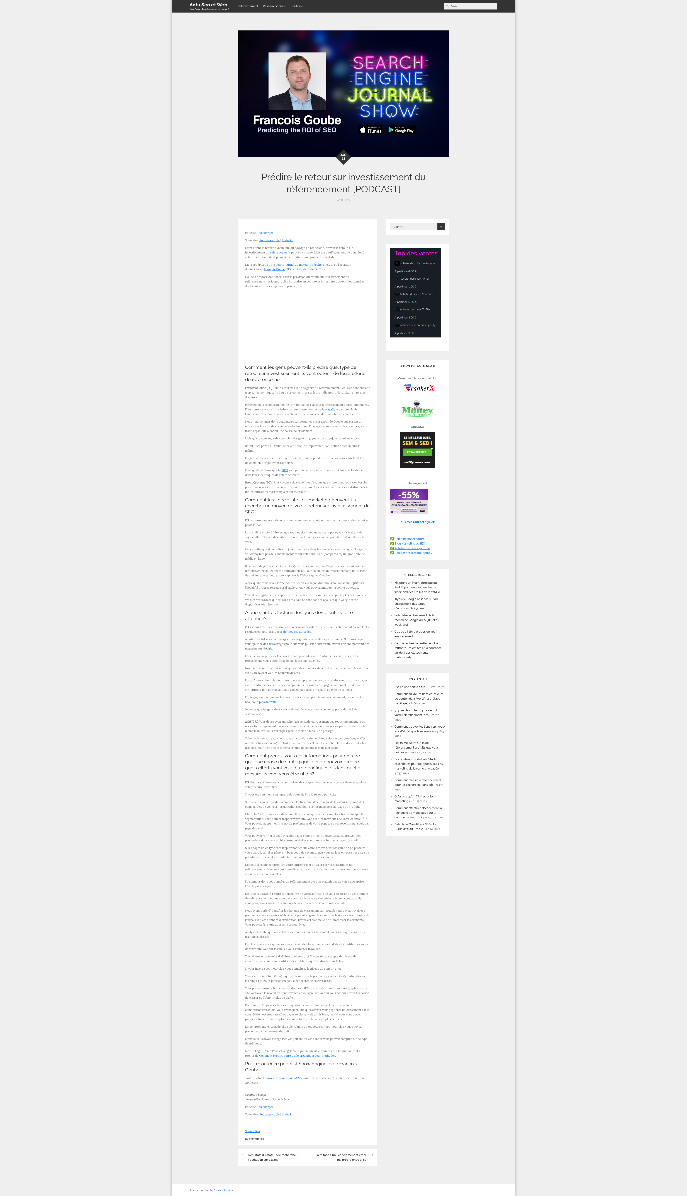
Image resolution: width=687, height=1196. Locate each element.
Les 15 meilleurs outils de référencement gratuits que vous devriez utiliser (416, 747)
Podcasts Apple (269, 240)
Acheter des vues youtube (412, 548)
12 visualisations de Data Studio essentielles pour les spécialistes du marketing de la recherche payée (418, 764)
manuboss (257, 1138)
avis (271, 644)
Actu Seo (343, 200)
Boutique (297, 6)
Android (287, 240)
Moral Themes (223, 1190)
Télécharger (265, 232)
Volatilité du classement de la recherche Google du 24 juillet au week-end (416, 620)
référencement (280, 252)
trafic (331, 409)
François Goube (274, 269)
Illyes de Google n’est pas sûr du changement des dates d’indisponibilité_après (416, 603)
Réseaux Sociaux (274, 6)
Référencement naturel (409, 539)
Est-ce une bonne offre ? (410, 687)
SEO (285, 470)
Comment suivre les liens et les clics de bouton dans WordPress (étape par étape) (419, 698)
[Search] (447, 6)
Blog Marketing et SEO (409, 543)
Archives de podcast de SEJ (280, 1078)
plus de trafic (268, 702)
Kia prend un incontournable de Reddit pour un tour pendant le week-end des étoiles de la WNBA (417, 587)
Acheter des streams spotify (413, 553)
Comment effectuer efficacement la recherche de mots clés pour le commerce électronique (418, 812)
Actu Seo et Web (208, 4)
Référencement (248, 6)
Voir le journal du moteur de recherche (302, 264)
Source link (252, 1131)
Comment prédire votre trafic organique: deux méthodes (297, 1055)
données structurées (297, 631)
